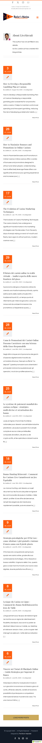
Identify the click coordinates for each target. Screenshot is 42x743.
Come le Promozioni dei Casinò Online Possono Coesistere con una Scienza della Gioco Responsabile (21, 343)
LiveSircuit (8, 90)
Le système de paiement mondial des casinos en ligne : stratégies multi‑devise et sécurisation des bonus (20, 408)
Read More (35, 117)
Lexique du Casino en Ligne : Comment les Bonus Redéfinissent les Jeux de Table (20, 604)
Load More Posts (21, 717)
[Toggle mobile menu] (38, 17)
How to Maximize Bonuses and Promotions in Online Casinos (17, 146)
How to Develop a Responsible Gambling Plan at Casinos (17, 85)
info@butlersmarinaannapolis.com (21, 8)
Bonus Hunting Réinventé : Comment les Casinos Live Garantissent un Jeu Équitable (20, 477)
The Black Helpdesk (25, 733)
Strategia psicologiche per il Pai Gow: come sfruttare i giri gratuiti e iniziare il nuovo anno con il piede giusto (20, 541)
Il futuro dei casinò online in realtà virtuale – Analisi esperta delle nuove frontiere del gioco (20, 276)
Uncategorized (28, 90)
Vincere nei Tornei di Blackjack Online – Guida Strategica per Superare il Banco (20, 672)
